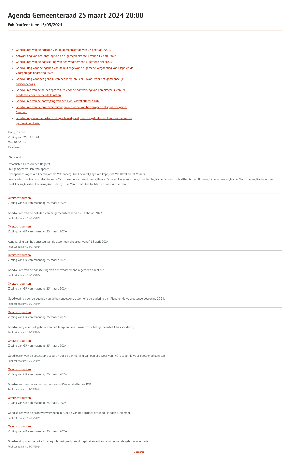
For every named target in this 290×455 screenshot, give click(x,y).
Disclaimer (139, 451)
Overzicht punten (19, 198)
